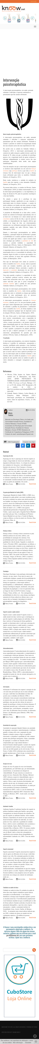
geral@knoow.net (12, 935)
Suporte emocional (8, 849)
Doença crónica (7, 531)
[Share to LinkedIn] (28, 447)
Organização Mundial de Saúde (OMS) (13, 492)
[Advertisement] (19, 52)
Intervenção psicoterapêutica (14, 82)
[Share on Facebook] (18, 447)
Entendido (28, 1042)
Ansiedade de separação (9, 725)
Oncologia (5, 571)
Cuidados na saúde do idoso (10, 887)
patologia (14, 171)
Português (33, 1)
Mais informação (18, 1042)
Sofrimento (6, 687)
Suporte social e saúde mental (11, 612)
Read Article (32, 484)
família (32, 171)
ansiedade (14, 270)
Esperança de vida (8, 456)
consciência (6, 219)
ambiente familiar (8, 284)
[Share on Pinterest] (33, 447)
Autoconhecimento (8, 648)
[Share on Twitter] (23, 447)
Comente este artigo (29, 442)
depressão (6, 270)
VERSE (35, 1027)
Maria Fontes (10, 414)
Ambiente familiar (8, 806)
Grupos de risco (7, 763)
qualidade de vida (27, 241)
